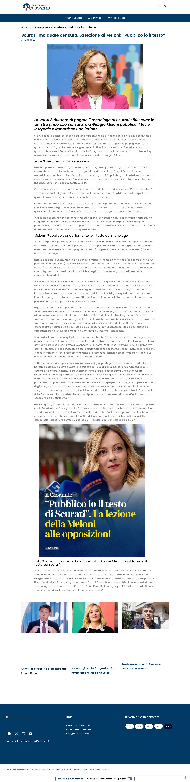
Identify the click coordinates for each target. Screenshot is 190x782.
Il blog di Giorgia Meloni (79, 733)
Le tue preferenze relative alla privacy (106, 778)
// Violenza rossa (116, 18)
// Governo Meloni (74, 18)
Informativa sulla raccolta (70, 778)
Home (24, 27)
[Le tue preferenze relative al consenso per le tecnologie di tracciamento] (185, 777)
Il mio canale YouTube (78, 725)
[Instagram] (23, 733)
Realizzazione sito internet (68, 769)
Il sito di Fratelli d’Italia (78, 729)
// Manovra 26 (95, 18)
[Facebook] (9, 733)
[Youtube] (30, 733)
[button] (165, 6)
